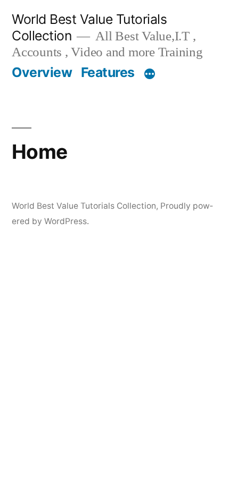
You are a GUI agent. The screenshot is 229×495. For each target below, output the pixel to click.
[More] (149, 74)
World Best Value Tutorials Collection (84, 206)
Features (108, 72)
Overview (42, 72)
